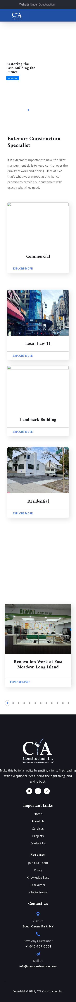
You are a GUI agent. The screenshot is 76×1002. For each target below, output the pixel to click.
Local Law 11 (38, 344)
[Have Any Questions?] (38, 934)
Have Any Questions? (38, 941)
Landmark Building (38, 420)
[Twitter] (29, 791)
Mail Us (38, 961)
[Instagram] (47, 791)
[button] (7, 703)
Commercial (38, 256)
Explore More (12, 78)
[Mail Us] (38, 954)
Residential (38, 501)
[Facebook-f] (38, 791)
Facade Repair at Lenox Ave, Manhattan (38, 664)
